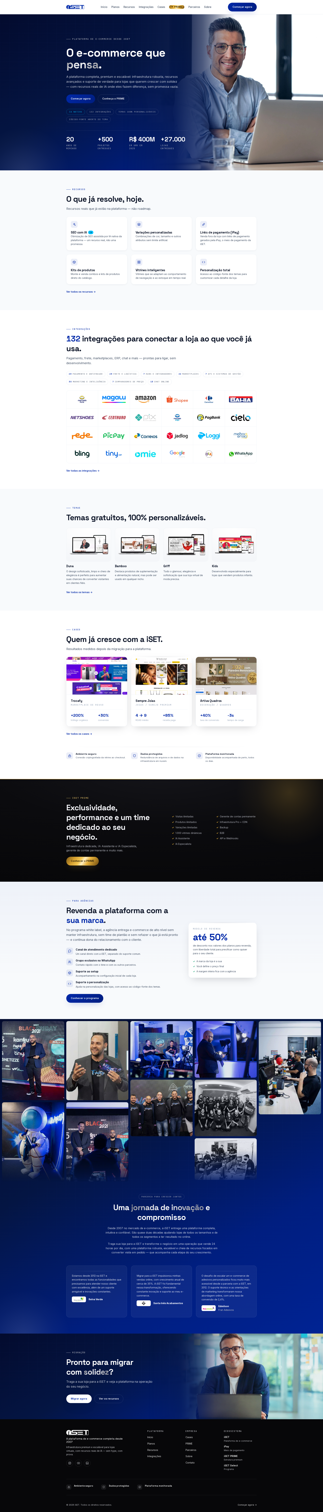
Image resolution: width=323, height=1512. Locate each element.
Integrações (146, 7)
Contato (190, 1462)
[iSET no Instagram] (69, 1463)
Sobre (207, 7)
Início (104, 7)
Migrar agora (79, 1398)
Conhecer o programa (85, 998)
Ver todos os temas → (79, 592)
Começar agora (242, 6)
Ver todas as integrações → (83, 470)
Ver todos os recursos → (81, 291)
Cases (161, 7)
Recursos (129, 7)
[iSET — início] (75, 7)
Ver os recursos (109, 1398)
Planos (115, 7)
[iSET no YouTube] (78, 1463)
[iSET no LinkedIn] (87, 1463)
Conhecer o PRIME (82, 860)
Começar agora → (247, 1505)
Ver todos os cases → (79, 733)
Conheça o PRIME (113, 98)
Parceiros (194, 7)
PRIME (178, 7)
